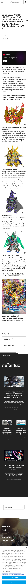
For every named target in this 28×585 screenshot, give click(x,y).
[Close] (26, 548)
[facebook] (27, 20)
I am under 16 (14, 582)
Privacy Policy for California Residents (11, 573)
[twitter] (27, 18)
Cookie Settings (14, 577)
